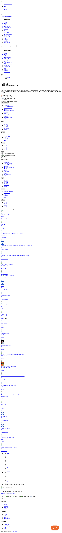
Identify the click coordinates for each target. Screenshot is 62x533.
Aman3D (3, 379)
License (3, 132)
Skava (2, 327)
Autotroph (14, 531)
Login (5, 6)
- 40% (5, 318)
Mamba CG (3, 268)
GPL (5, 137)
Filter (2, 152)
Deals (5, 38)
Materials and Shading (9, 110)
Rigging (5, 116)
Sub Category (4, 159)
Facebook (6, 506)
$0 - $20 (6, 124)
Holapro (3, 408)
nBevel (2, 370)
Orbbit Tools (4, 451)
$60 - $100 (6, 128)
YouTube (6, 508)
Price (2, 121)
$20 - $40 (6, 125)
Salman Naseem (4, 249)
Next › (8, 471)
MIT (5, 140)
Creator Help (7, 525)
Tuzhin (2, 308)
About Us (6, 514)
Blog (5, 527)
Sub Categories (4, 102)
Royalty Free (7, 136)
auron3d (3, 358)
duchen (2, 318)
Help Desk (6, 524)
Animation (6, 105)
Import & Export (8, 108)
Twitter (5, 504)
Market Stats (7, 518)
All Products (7, 77)
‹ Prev (8, 453)
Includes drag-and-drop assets (9, 101)
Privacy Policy (11, 493)
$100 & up (6, 129)
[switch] (13, 95)
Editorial (6, 138)
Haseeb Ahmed (4, 420)
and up (5, 145)
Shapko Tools (4, 218)
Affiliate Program (8, 516)
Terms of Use (4, 493)
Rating (2, 142)
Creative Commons (8, 134)
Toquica (2, 349)
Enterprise (6, 517)
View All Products (8, 32)
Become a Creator (8, 4)
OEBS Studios (4, 432)
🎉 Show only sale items (7, 95)
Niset (2, 398)
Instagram (6, 507)
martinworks (4, 278)
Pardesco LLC (4, 259)
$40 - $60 (6, 126)
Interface (6, 109)
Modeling (6, 112)
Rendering (6, 114)
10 (7, 467)
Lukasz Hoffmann (5, 289)
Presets (5, 113)
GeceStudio (3, 237)
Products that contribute (9, 98)
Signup (5, 9)
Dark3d (2, 441)
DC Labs (3, 228)
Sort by (12, 209)
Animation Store (4, 299)
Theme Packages (8, 117)
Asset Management (8, 106)
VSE (5, 118)
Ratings (3, 199)
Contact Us (6, 528)
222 (7, 469)
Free (5, 30)
